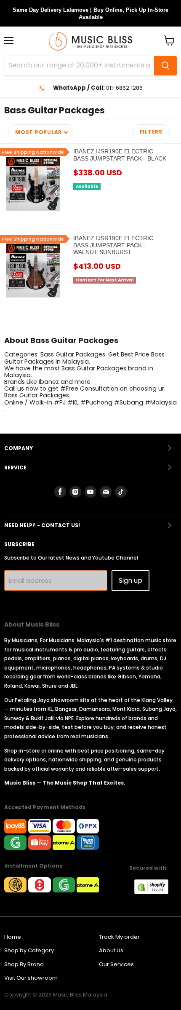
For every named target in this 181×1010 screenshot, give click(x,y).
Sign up (130, 580)
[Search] (165, 65)
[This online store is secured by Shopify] (155, 892)
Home (12, 937)
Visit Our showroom (31, 978)
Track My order (119, 937)
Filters (151, 131)
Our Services (116, 964)
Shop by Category (29, 950)
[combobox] (79, 65)
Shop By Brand (24, 964)
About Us (111, 950)
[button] (40, 131)
